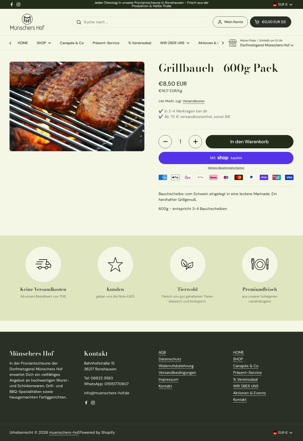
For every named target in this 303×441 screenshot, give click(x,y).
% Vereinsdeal (245, 379)
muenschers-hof (64, 432)
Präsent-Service (247, 372)
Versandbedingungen (177, 372)
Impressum (168, 379)
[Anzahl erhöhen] (195, 141)
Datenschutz (170, 359)
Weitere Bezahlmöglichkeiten (226, 168)
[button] (270, 21)
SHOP (238, 359)
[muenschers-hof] (27, 22)
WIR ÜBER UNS (245, 386)
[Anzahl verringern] (165, 141)
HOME (238, 352)
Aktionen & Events (249, 392)
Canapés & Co (245, 365)
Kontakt (165, 386)
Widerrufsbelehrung (176, 365)
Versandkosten (194, 101)
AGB (162, 352)
